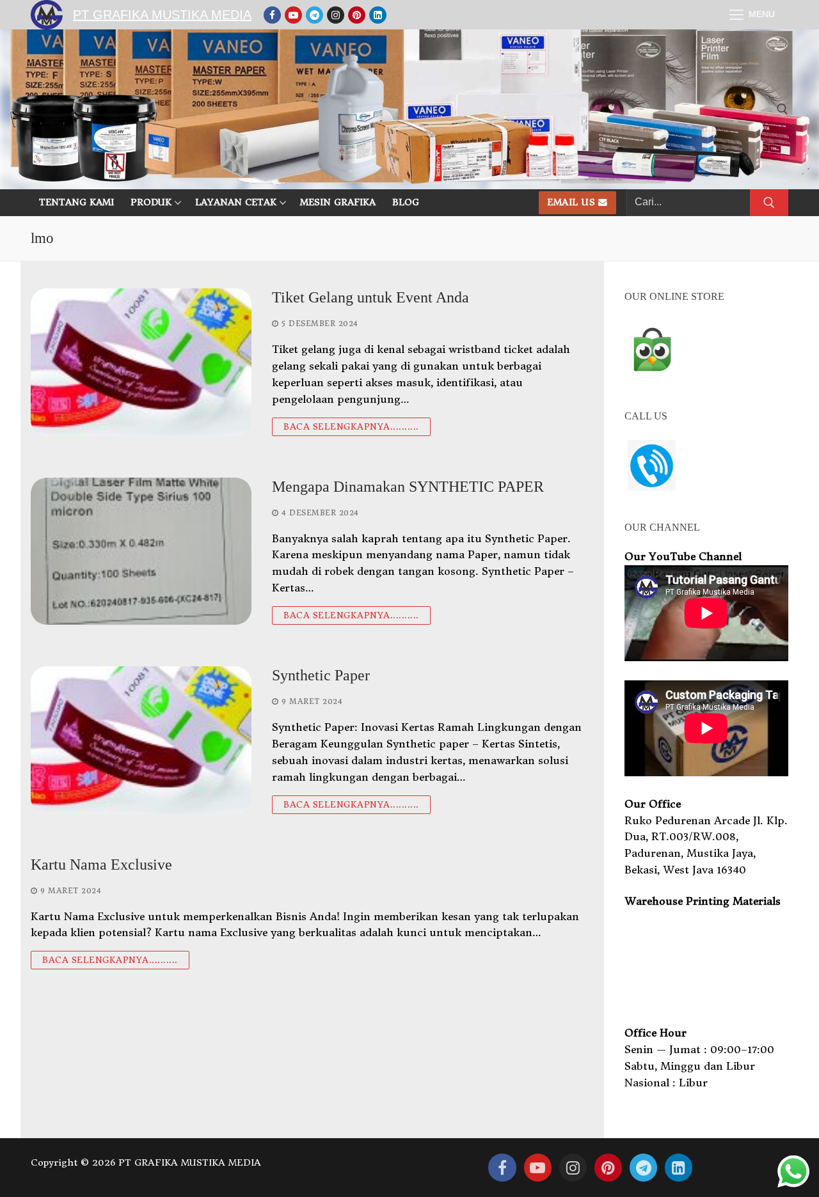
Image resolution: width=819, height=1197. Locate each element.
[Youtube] (293, 15)
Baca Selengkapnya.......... (351, 426)
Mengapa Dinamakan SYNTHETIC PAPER (408, 486)
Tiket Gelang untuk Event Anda (370, 297)
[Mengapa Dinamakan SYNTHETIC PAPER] (141, 551)
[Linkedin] (377, 15)
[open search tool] (782, 109)
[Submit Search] (769, 202)
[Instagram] (335, 15)
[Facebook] (272, 15)
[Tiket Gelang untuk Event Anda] (141, 361)
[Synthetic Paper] (141, 739)
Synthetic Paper (321, 675)
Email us (571, 202)
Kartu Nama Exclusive (101, 864)
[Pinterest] (356, 15)
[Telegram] (314, 15)
